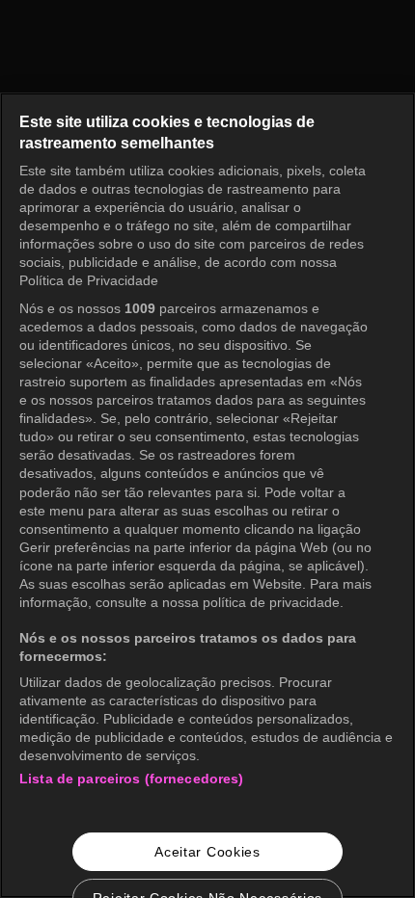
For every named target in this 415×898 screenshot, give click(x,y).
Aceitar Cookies (207, 851)
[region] (207, 495)
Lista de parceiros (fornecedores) (131, 778)
